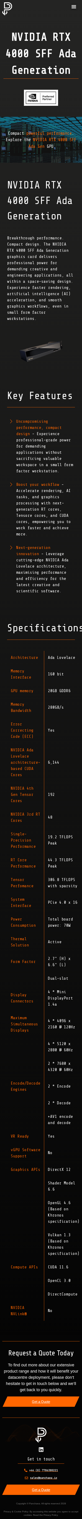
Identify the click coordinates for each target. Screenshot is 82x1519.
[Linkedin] (41, 1449)
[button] (74, 7)
